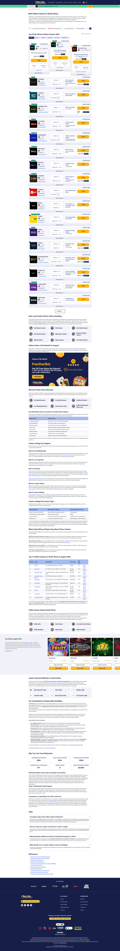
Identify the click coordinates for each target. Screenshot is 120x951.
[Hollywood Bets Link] (33, 287)
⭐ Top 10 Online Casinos (69, 28)
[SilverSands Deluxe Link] (33, 259)
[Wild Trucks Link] (80, 647)
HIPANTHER (85, 84)
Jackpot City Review (42, 276)
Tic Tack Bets (37, 586)
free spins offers (46, 475)
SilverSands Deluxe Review (43, 262)
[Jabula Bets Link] (33, 178)
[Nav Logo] (39, 2)
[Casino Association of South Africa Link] (60, 928)
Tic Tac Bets (41, 121)
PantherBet (41, 79)
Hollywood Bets (42, 284)
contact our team (63, 942)
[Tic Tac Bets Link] (37, 6)
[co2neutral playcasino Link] (69, 928)
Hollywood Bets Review (42, 290)
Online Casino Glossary (50, 748)
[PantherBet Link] (33, 82)
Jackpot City (41, 270)
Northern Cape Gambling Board (37, 862)
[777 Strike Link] (102, 647)
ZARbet (37, 46)
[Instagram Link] (25, 905)
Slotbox (40, 229)
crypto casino (32, 489)
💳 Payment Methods (80, 28)
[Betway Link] (33, 205)
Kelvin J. (45, 48)
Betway (40, 203)
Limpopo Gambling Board (36, 865)
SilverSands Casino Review (81, 71)
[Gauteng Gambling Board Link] (49, 928)
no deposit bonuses (36, 475)
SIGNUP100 (85, 261)
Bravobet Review (60, 67)
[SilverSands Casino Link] (74, 49)
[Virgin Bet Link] (33, 192)
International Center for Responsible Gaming (40, 856)
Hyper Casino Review (42, 303)
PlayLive (40, 243)
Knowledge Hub (52, 800)
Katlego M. (60, 46)
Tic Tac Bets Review (42, 127)
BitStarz (30, 486)
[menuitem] (51, 2)
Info (79, 2)
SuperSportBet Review (42, 140)
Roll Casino (36, 569)
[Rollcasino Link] (33, 165)
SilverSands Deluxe (43, 256)
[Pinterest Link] (31, 905)
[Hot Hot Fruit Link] (58, 647)
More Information (59, 70)
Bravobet (59, 42)
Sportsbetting (50, 37)
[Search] (86, 2)
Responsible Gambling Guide (76, 745)
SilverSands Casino (82, 48)
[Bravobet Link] (53, 44)
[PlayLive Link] (33, 245)
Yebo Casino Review (42, 154)
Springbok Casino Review (43, 112)
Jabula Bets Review (42, 181)
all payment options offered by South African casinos (60, 682)
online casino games (63, 613)
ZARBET (41, 56)
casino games (29, 642)
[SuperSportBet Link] (33, 138)
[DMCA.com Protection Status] (60, 932)
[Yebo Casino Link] (33, 151)
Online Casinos (51, 2)
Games (65, 2)
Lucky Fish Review (41, 98)
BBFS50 (62, 54)
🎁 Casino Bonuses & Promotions (54, 28)
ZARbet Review (39, 70)
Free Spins (43, 37)
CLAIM (90, 6)
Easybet (40, 216)
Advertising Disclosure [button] (87, 33)
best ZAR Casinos (66, 542)
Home (29, 9)
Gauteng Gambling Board (36, 868)
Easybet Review (41, 222)
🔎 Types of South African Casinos (38, 28)
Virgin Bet (40, 189)
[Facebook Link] (22, 905)
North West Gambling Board (37, 860)
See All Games (8, 651)
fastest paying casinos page (68, 456)
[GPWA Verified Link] (78, 928)
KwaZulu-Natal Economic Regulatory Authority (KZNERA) (43, 863)
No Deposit (36, 37)
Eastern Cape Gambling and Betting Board (40, 870)
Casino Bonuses (59, 2)
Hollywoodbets (32, 494)
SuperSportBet (42, 135)
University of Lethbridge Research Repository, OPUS (42, 874)
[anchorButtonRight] (90, 28)
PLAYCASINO (85, 275)
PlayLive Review (41, 248)
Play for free (57, 665)
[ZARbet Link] (32, 47)
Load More (59, 311)
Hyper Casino (41, 297)
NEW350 (85, 153)
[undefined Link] (58, 385)
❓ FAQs (88, 28)
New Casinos (57, 37)
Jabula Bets (41, 175)
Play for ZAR (58, 668)
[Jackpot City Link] (33, 273)
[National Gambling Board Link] (54, 928)
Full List (30, 37)
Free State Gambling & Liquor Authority (39, 872)
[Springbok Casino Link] (33, 109)
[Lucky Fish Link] (33, 96)
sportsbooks (53, 494)
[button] (84, 2)
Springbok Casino (42, 106)
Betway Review (41, 208)
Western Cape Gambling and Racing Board (40, 858)
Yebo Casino (41, 148)
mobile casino (83, 545)
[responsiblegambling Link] (44, 928)
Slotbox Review (41, 235)
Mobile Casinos (64, 37)
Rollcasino (41, 162)
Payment (74, 2)
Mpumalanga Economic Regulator (38, 867)
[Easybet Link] (33, 219)
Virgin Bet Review (41, 195)
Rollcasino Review (41, 168)
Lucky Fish (41, 93)
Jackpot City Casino (33, 478)
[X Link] (28, 905)
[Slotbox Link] (33, 232)
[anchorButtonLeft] (30, 28)
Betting (69, 2)
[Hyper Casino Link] (33, 300)
